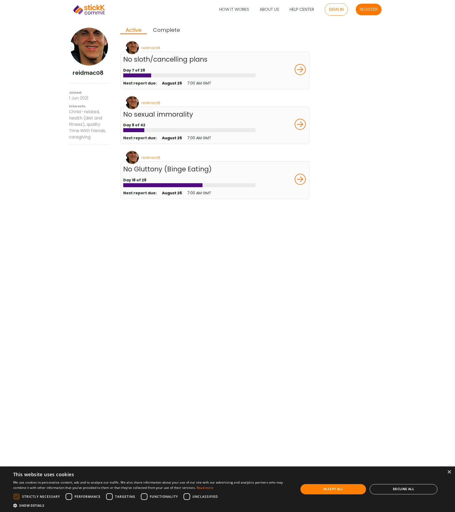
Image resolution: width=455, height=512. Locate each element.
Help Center (302, 9)
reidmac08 (150, 47)
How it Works (234, 9)
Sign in (336, 9)
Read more (205, 487)
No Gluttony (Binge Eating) (167, 169)
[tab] (133, 30)
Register (369, 9)
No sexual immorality (158, 114)
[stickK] (89, 9)
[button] (151, 505)
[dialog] (227, 489)
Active (134, 30)
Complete (166, 30)
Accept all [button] (333, 489)
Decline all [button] (403, 489)
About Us (269, 9)
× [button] (449, 472)
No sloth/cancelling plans (165, 59)
